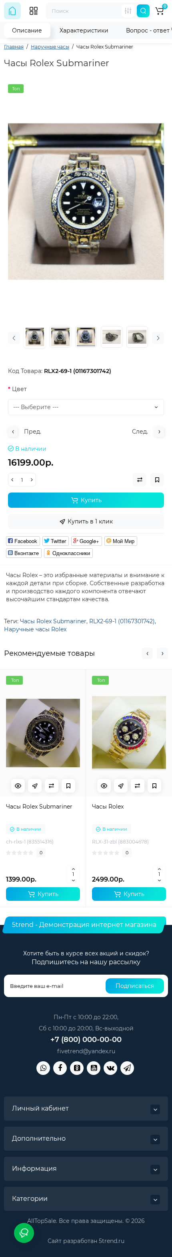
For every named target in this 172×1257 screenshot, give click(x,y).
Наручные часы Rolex (35, 629)
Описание (27, 30)
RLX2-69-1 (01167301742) (122, 621)
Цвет (19, 389)
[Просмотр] (18, 786)
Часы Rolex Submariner (53, 621)
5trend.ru (111, 1241)
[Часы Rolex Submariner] (86, 201)
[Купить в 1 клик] (35, 786)
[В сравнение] (51, 786)
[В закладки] (68, 786)
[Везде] (128, 10)
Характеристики (84, 30)
